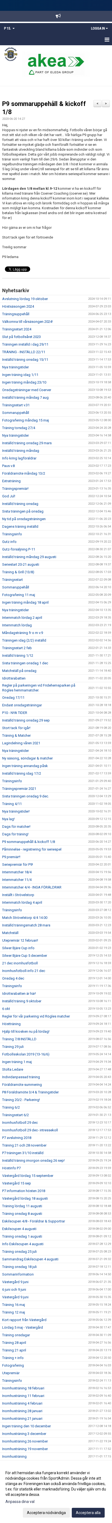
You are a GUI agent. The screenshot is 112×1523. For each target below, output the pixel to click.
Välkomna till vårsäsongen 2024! (27, 322)
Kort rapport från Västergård (24, 1320)
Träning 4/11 (12, 804)
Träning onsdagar (16, 1335)
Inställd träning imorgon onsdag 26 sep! (33, 1160)
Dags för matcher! (16, 827)
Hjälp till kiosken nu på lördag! (25, 1031)
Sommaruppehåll (15, 413)
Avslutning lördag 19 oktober (25, 299)
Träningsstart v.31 (16, 405)
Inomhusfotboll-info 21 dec (23, 971)
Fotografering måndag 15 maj (25, 420)
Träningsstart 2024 (16, 329)
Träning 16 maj (13, 1305)
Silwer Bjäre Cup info (18, 948)
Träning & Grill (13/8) (18, 572)
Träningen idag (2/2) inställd (24, 640)
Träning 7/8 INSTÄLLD (19, 1039)
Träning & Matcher (16, 735)
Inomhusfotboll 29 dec (20, 1122)
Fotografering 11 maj (18, 595)
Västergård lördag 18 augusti (25, 1198)
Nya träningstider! (16, 811)
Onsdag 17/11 (13, 698)
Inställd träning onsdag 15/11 (25, 360)
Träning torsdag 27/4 (18, 428)
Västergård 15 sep (16, 1183)
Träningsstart (12, 580)
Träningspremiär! (15, 489)
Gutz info (9, 542)
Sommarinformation (18, 1274)
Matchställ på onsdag (19, 671)
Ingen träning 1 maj (17, 1062)
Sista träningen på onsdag (22, 511)
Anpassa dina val (20, 1501)
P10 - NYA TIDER (14, 713)
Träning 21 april (14, 1350)
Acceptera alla (88, 1513)
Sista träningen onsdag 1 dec (25, 663)
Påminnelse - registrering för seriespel (31, 849)
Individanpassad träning (21, 1077)
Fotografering (13, 1365)
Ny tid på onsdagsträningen (24, 519)
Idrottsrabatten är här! (19, 993)
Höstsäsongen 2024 (18, 306)
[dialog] (56, 1492)
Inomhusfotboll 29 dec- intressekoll (30, 1130)
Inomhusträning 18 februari (23, 1388)
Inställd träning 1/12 (17, 655)
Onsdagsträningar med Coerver (26, 390)
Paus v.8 (8, 466)
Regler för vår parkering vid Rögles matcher (36, 1016)
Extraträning (11, 481)
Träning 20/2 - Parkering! (21, 1100)
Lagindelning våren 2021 (21, 743)
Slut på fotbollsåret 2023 (21, 337)
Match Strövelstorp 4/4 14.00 (24, 918)
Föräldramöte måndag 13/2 (23, 473)
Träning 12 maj (13, 1312)
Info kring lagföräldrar (19, 458)
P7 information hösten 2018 (23, 1191)
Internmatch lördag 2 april (22, 618)
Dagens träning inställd (20, 526)
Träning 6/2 (11, 1107)
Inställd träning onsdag (20, 504)
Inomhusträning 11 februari (23, 1396)
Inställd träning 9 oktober (21, 1001)
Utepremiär (11, 1373)
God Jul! (8, 496)
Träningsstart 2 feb (17, 648)
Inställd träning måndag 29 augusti (29, 557)
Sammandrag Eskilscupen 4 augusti (30, 1259)
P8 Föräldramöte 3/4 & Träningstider (30, 1092)
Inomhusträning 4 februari (22, 1403)
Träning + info (13, 1358)
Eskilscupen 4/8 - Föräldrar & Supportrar (33, 1221)
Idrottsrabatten (14, 678)
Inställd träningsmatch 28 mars (26, 925)
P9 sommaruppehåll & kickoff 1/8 (28, 842)
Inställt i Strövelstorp (18, 895)
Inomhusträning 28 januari (22, 1411)
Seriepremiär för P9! (17, 864)
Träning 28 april (14, 1343)
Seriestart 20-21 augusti (20, 564)
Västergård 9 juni (15, 1282)
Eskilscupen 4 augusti (19, 1229)
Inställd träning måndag (20, 451)
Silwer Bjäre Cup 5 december (24, 956)
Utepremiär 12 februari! (20, 940)
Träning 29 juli (13, 1047)
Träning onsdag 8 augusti (22, 1214)
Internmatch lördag (17, 625)
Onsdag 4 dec (13, 978)
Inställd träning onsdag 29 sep (26, 720)
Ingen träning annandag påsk (25, 766)
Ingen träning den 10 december (26, 1426)
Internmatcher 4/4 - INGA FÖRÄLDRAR (31, 887)
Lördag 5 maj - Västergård (22, 1327)
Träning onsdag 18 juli (19, 1267)
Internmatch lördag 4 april (22, 902)
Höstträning (11, 1024)
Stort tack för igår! (16, 728)
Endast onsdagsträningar (22, 705)
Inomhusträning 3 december (24, 1434)
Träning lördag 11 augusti (22, 1206)
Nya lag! (8, 819)
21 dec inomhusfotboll (20, 963)
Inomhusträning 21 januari (22, 1418)
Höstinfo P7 (11, 1168)
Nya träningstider (15, 367)
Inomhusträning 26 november (25, 1441)
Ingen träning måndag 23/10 (24, 382)
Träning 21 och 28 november (24, 1145)
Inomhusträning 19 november (25, 1449)
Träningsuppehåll (15, 314)
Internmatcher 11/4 (17, 880)
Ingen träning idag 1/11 (20, 375)
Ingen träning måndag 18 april (25, 602)
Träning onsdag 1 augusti (22, 1236)
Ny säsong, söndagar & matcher (27, 758)
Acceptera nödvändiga (46, 1513)
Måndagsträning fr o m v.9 (22, 633)
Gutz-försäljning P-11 (18, 549)
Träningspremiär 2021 (19, 789)
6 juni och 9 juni (14, 1289)
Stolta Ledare (12, 1069)
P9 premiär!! (11, 857)
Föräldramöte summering (22, 1085)
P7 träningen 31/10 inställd (22, 1153)
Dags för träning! (15, 834)
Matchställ (10, 933)
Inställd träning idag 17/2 (21, 773)
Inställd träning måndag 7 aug (25, 397)
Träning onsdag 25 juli (19, 1252)
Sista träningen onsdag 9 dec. (25, 796)
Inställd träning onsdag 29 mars (27, 443)
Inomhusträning (14, 1456)
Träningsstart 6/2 (15, 1115)
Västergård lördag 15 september (27, 1176)
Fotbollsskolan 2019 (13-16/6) (25, 1054)
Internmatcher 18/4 (17, 872)
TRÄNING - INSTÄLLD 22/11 (23, 352)
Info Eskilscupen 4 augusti (22, 1244)
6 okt (6, 1009)
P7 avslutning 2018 (16, 1138)
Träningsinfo (12, 534)
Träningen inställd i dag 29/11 (25, 344)
